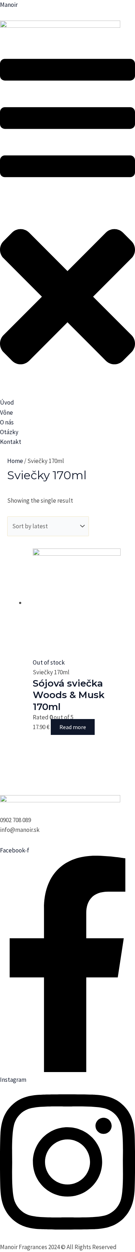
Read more (72, 727)
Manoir (9, 5)
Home (15, 461)
